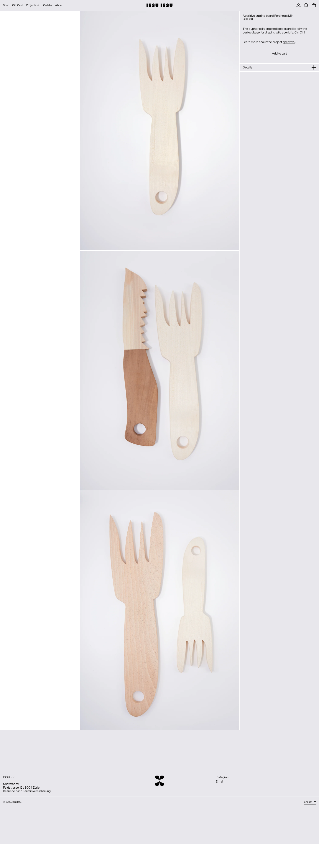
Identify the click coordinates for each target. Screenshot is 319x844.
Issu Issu (16, 801)
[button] (306, 5)
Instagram (223, 777)
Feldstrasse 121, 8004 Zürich (22, 787)
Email (219, 781)
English (308, 801)
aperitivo (289, 42)
